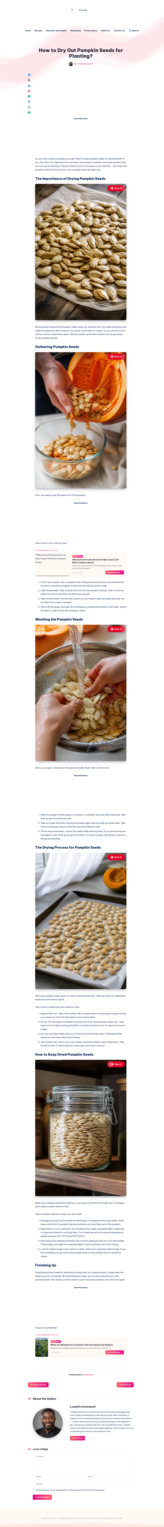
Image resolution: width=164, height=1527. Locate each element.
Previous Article (38, 1385)
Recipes (38, 30)
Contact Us (119, 30)
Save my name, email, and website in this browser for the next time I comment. (70, 1490)
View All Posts (77, 1438)
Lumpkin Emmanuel (83, 1406)
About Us (105, 30)
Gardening (75, 30)
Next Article (125, 1385)
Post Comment (42, 1497)
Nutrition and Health (56, 30)
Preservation (90, 30)
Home (28, 30)
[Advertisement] (80, 138)
